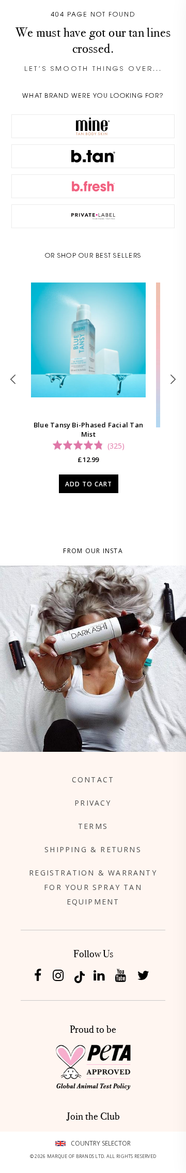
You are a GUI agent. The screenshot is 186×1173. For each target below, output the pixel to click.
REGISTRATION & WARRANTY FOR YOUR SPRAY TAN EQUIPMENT (93, 887)
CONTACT (93, 779)
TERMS (93, 826)
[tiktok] (79, 976)
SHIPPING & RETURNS (93, 849)
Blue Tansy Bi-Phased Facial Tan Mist (88, 429)
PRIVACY (92, 803)
